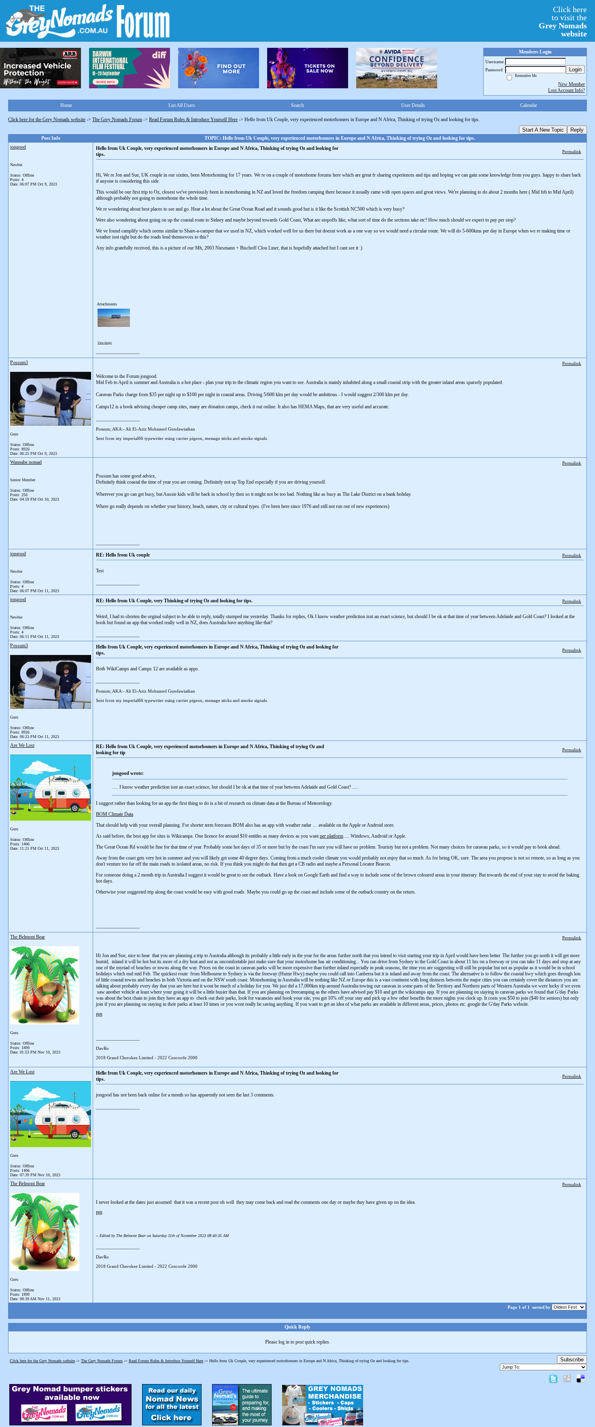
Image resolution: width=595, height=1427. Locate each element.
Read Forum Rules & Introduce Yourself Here (193, 119)
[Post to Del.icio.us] (580, 1378)
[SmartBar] (40, 68)
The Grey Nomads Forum (117, 119)
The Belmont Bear (27, 937)
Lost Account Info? (566, 90)
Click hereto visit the (563, 21)
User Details (413, 105)
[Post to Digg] (567, 1378)
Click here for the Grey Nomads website (46, 119)
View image (105, 342)
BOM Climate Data (114, 814)
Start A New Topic (543, 130)
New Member (571, 84)
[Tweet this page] (553, 1378)
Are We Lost (22, 745)
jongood (18, 147)
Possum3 (19, 362)
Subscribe (572, 1360)
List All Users (181, 105)
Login (575, 69)
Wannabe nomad (26, 462)
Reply (577, 130)
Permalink (571, 151)
